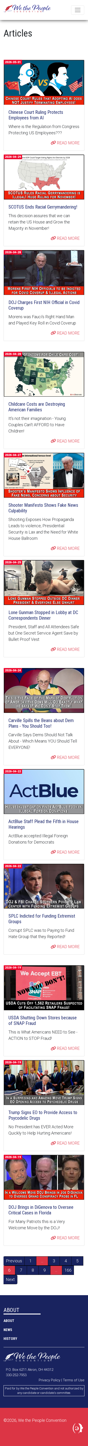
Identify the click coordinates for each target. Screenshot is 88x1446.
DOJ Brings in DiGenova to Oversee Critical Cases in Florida (40, 1210)
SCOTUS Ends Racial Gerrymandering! (42, 207)
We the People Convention (27, 10)
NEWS (8, 1330)
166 (68, 1270)
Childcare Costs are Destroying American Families (36, 406)
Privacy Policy (49, 1380)
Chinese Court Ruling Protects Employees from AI (35, 115)
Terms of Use (73, 1380)
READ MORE (68, 142)
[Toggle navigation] (77, 10)
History (10, 1339)
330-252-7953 (16, 1375)
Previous (14, 1260)
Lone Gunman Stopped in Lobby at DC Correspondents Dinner (43, 615)
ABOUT (9, 1321)
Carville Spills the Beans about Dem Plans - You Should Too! (41, 723)
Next (10, 1279)
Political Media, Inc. (78, 1429)
